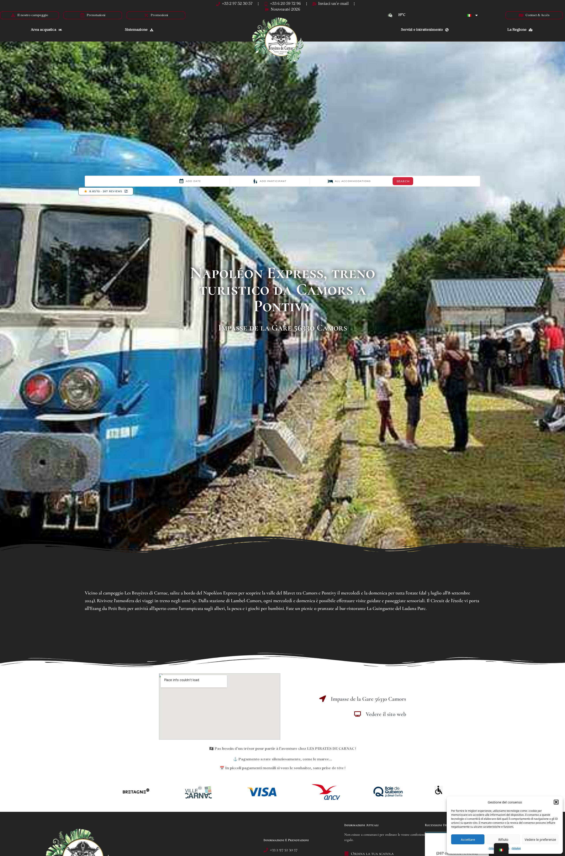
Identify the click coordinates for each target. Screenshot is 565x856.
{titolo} (493, 848)
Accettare (468, 839)
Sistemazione (136, 30)
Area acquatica (43, 30)
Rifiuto (503, 839)
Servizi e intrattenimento (422, 30)
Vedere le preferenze (540, 839)
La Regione (517, 30)
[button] (556, 802)
